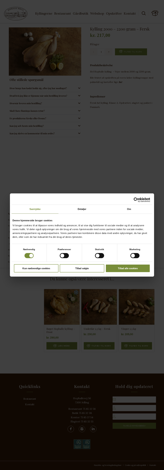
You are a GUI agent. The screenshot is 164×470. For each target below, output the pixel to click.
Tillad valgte (82, 268)
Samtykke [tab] (35, 209)
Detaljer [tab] (82, 209)
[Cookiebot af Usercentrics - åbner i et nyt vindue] (136, 199)
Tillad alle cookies (128, 268)
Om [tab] (129, 209)
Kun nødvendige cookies (36, 268)
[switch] (64, 255)
